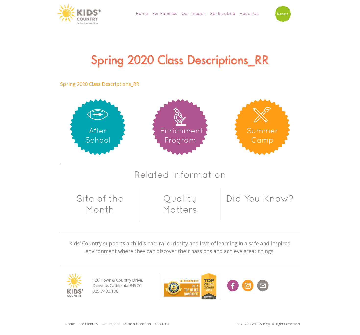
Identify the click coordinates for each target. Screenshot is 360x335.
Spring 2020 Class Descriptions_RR (99, 84)
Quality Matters (180, 204)
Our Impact (193, 13)
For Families (164, 13)
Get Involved (222, 13)
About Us (249, 13)
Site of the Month (99, 204)
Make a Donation (137, 324)
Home (142, 13)
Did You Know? (260, 198)
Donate (282, 14)
